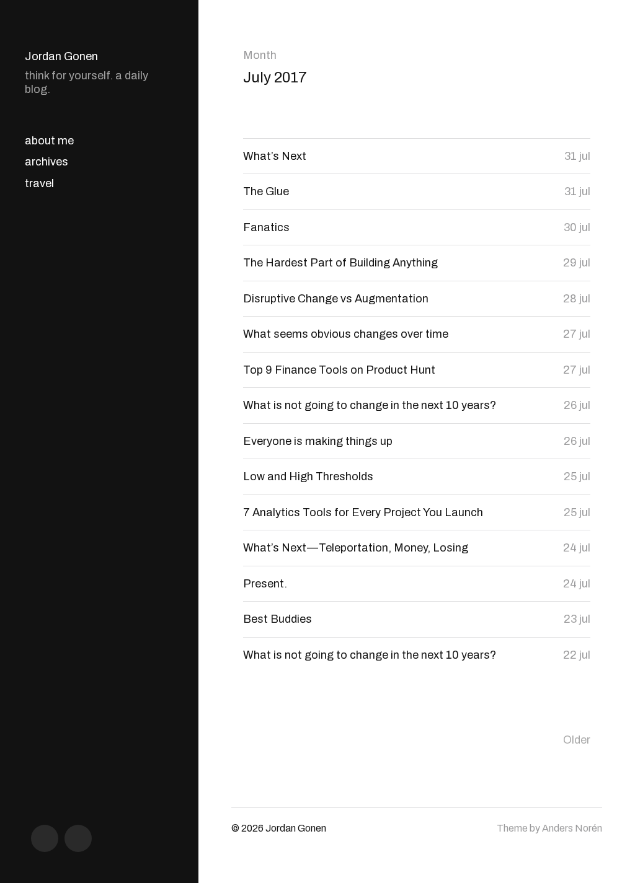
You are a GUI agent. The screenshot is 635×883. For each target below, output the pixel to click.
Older (576, 740)
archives (46, 162)
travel (39, 183)
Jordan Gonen (61, 56)
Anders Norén (572, 828)
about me (49, 140)
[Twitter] (78, 838)
